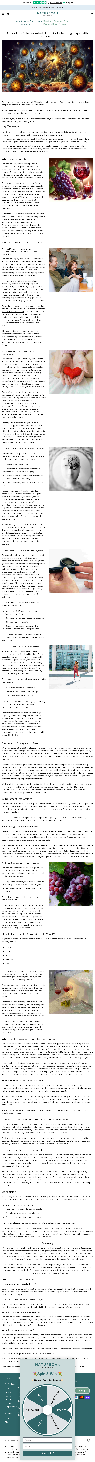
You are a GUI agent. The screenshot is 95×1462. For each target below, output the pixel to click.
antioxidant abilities (10, 261)
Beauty (8, 1392)
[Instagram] (88, 1440)
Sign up (82, 1390)
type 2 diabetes (28, 558)
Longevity (9, 1388)
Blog (7, 1422)
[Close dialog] (72, 1361)
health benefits (37, 139)
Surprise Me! (47, 1453)
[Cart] (92, 14)
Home (17, 21)
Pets (7, 1418)
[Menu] (3, 14)
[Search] (8, 14)
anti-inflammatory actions (13, 311)
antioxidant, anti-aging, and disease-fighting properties (64, 132)
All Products (10, 1384)
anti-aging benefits (14, 281)
